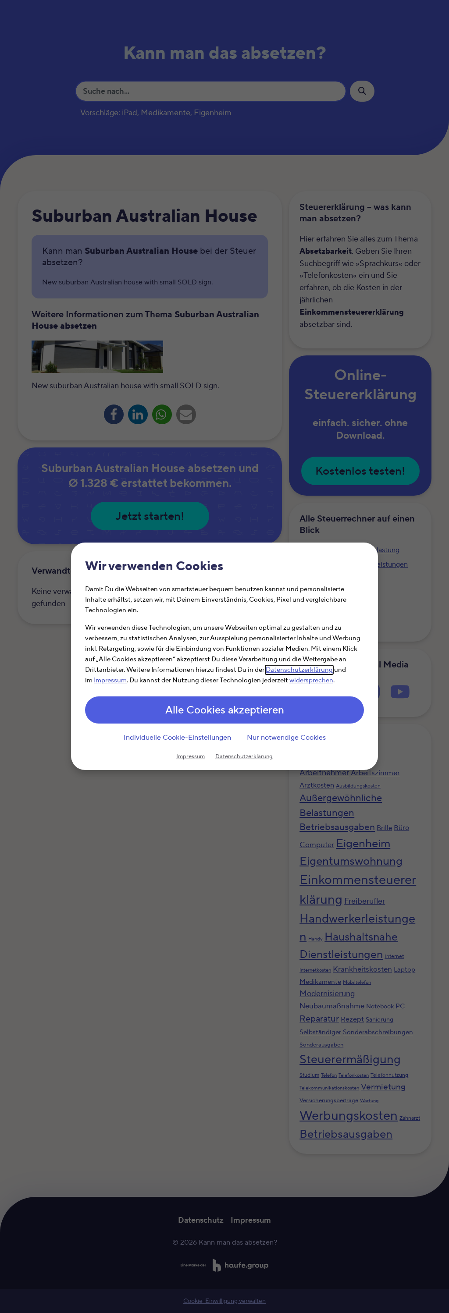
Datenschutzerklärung (299, 670)
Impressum (110, 681)
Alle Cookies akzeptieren (224, 710)
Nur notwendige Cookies (286, 737)
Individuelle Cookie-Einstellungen (177, 737)
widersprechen (311, 681)
